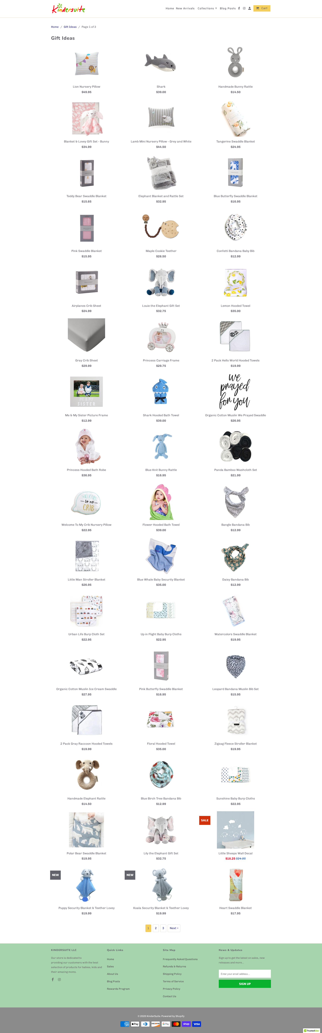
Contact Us (169, 996)
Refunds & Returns (174, 966)
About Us (112, 974)
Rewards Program (118, 988)
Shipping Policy (172, 974)
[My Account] (250, 9)
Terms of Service (173, 981)
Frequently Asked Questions (180, 959)
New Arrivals (185, 9)
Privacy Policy (171, 988)
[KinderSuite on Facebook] (53, 980)
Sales (110, 966)
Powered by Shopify (172, 1016)
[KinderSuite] (68, 9)
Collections (207, 8)
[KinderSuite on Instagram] (60, 980)
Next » (174, 928)
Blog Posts (113, 981)
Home (110, 959)
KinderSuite (153, 1016)
